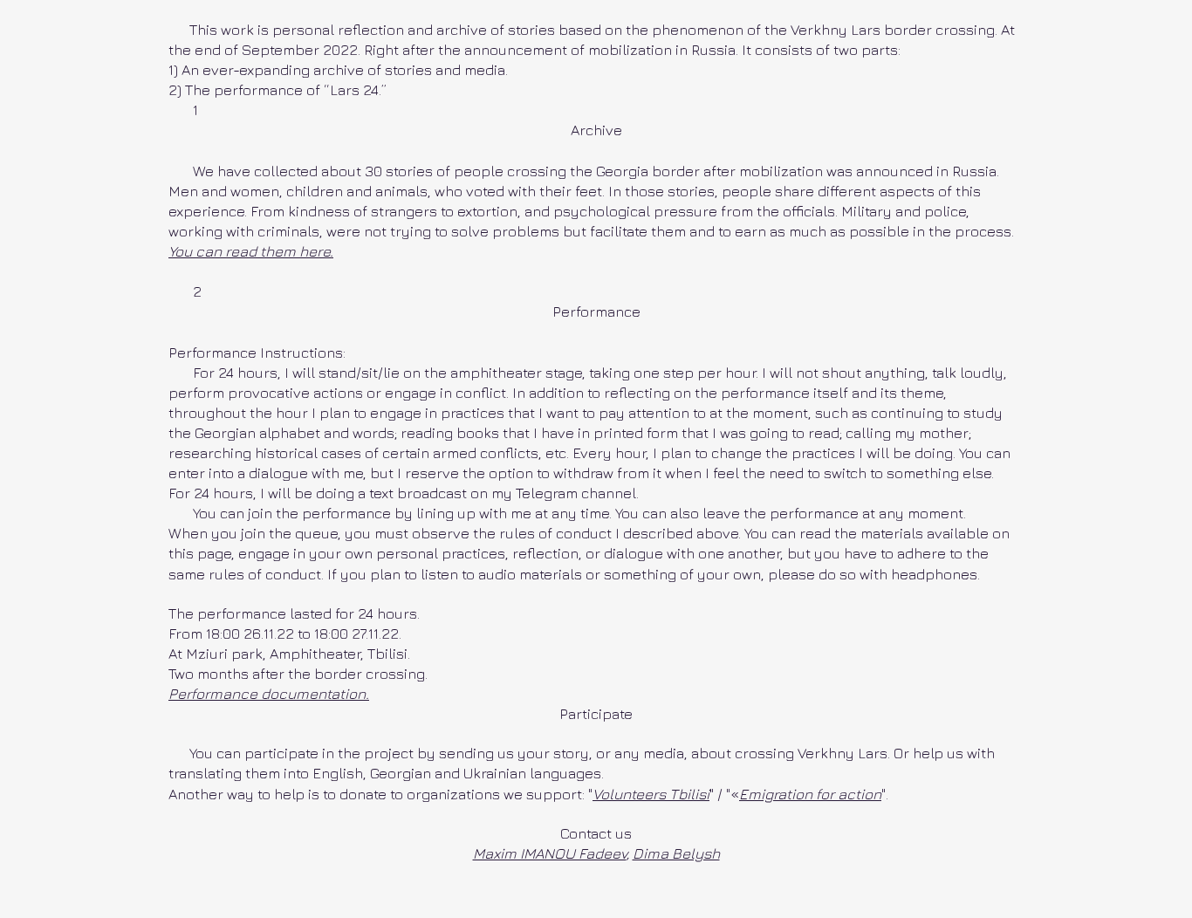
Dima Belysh (676, 853)
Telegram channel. (577, 493)
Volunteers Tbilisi (651, 794)
